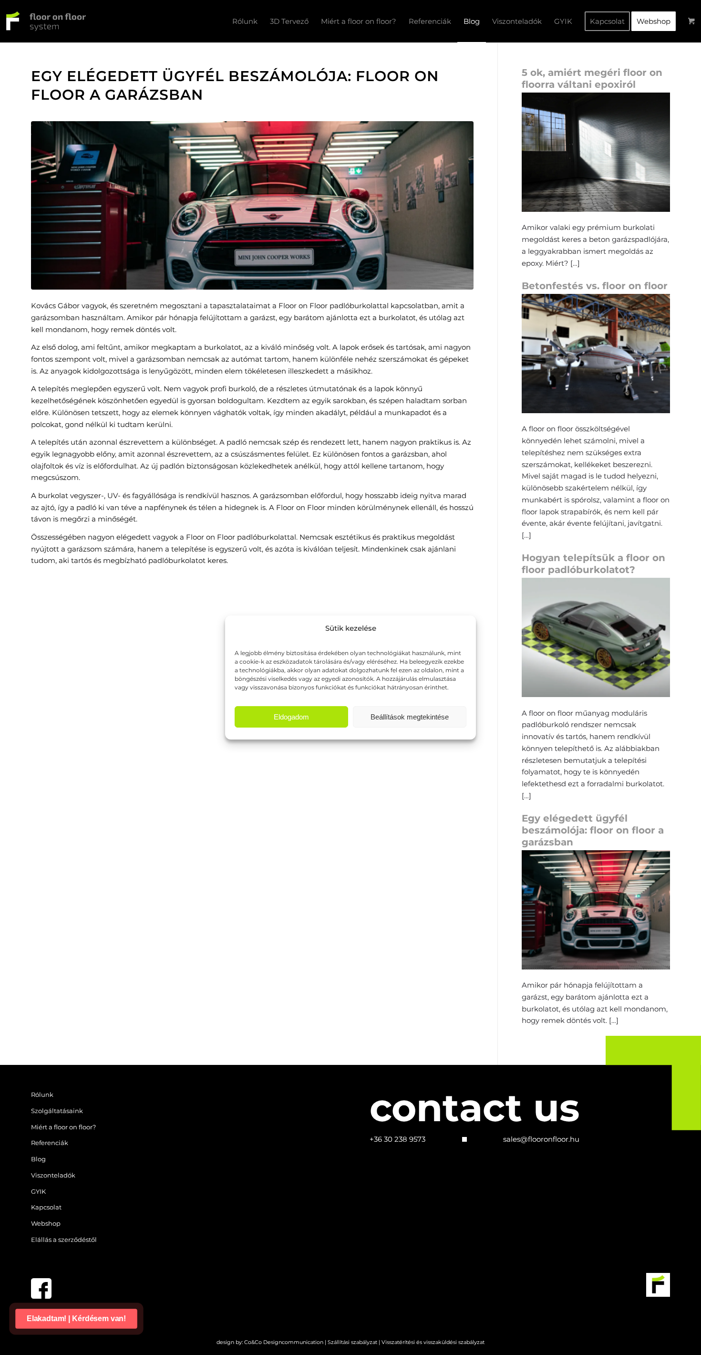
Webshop (46, 1223)
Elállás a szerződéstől (64, 1239)
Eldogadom (291, 717)
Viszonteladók (53, 1175)
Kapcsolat (46, 1207)
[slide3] (252, 205)
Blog (38, 1159)
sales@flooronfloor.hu (541, 1139)
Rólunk (42, 1094)
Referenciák (49, 1143)
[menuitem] (245, 21)
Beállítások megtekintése (410, 717)
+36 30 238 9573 (397, 1139)
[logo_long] (43, 21)
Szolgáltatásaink (57, 1111)
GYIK (38, 1191)
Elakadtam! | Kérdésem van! (76, 1318)
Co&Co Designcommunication (283, 1342)
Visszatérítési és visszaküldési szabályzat (433, 1342)
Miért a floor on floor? (63, 1127)
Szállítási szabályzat (352, 1342)
